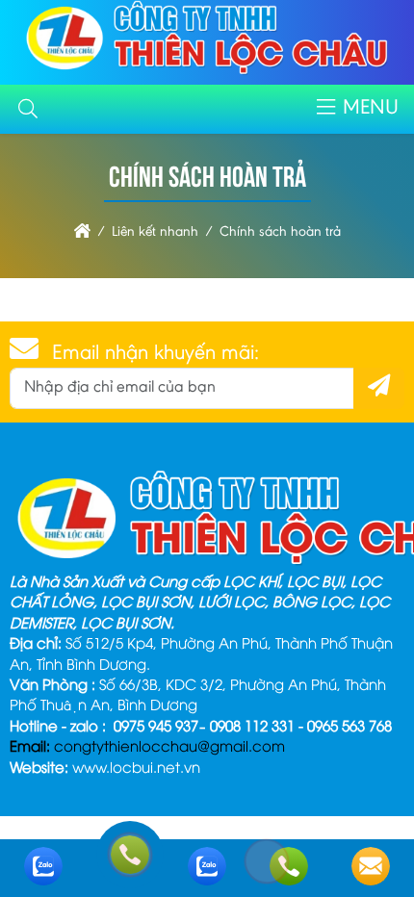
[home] (82, 232)
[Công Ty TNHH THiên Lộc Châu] (207, 72)
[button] (28, 109)
